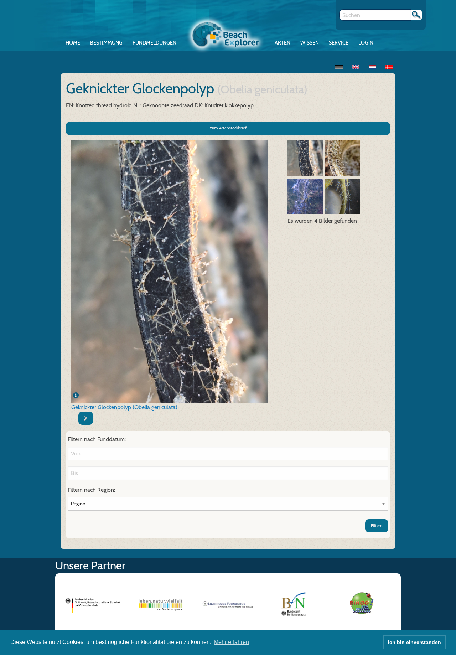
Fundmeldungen (154, 43)
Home (73, 43)
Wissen (309, 43)
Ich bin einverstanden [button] (414, 642)
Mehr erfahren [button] (231, 642)
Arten (282, 43)
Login (365, 43)
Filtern (377, 525)
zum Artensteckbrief (228, 127)
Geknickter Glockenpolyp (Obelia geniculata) (124, 407)
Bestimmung (106, 43)
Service (338, 43)
